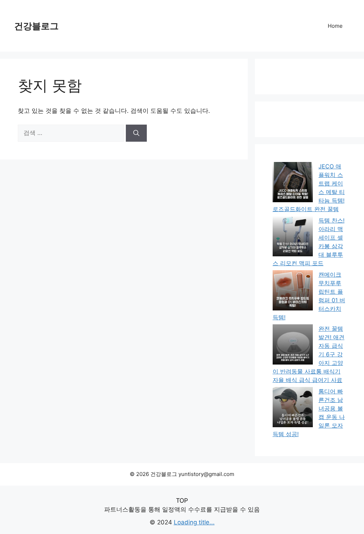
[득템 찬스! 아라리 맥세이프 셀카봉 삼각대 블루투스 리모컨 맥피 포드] (293, 237)
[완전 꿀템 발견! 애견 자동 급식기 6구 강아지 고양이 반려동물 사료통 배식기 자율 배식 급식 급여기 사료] (293, 345)
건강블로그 (36, 26)
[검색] (136, 133)
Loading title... (194, 522)
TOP (182, 500)
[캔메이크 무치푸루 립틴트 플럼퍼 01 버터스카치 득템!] (293, 291)
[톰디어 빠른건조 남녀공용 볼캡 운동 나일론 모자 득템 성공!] (293, 408)
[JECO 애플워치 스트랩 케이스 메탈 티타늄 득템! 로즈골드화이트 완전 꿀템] (293, 183)
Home (335, 25)
